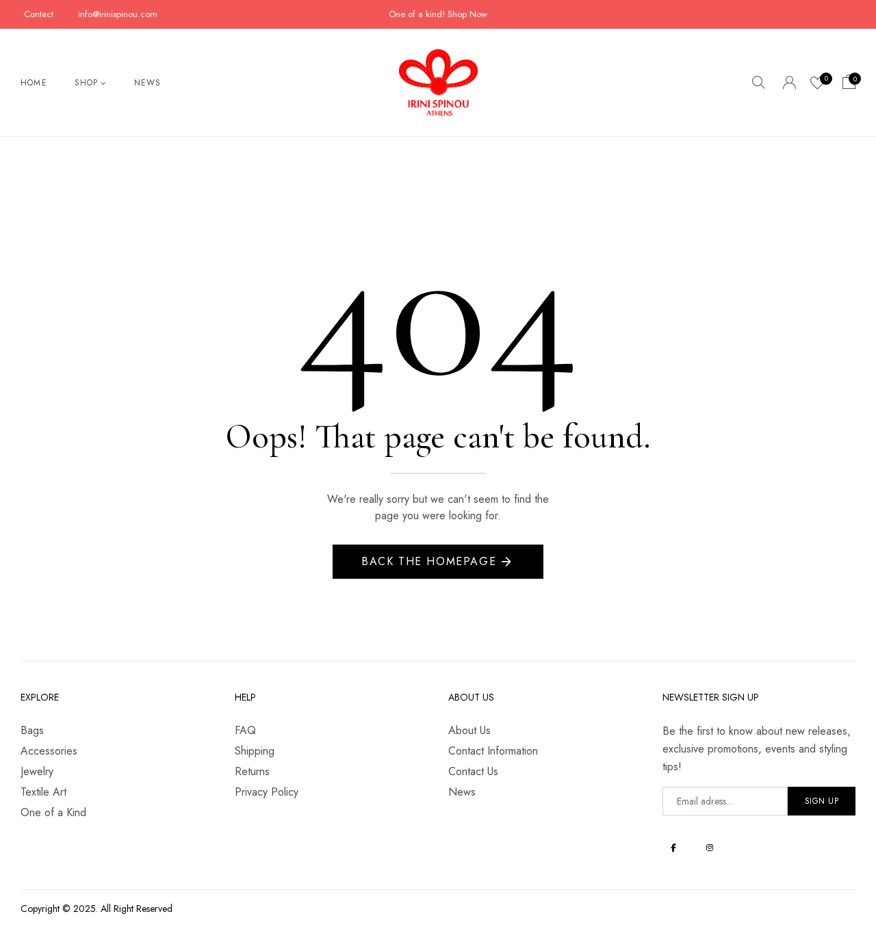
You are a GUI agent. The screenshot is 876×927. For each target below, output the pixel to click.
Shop (87, 83)
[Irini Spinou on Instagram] (710, 847)
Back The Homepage (428, 561)
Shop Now (467, 14)
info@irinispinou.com (117, 14)
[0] (817, 85)
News (148, 83)
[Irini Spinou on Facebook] (673, 847)
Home (34, 83)
